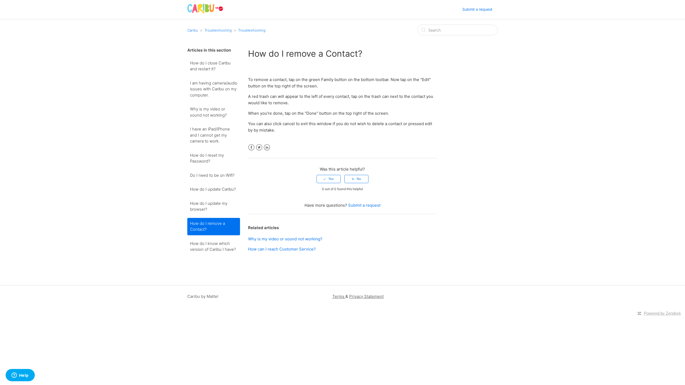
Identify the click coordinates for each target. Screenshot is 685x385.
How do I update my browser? (208, 206)
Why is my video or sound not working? (208, 112)
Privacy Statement (366, 296)
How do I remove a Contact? (207, 226)
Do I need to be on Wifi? (212, 175)
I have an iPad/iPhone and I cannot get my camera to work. (210, 135)
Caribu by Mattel (202, 296)
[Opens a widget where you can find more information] (20, 375)
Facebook (251, 147)
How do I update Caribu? (213, 189)
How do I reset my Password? (207, 158)
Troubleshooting (218, 30)
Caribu (192, 30)
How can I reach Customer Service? (282, 249)
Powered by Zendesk (662, 313)
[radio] (329, 179)
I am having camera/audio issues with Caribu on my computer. (213, 89)
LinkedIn (267, 147)
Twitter (259, 147)
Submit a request (477, 9)
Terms (338, 296)
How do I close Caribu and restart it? (210, 66)
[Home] (205, 12)
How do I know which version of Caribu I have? (213, 246)
